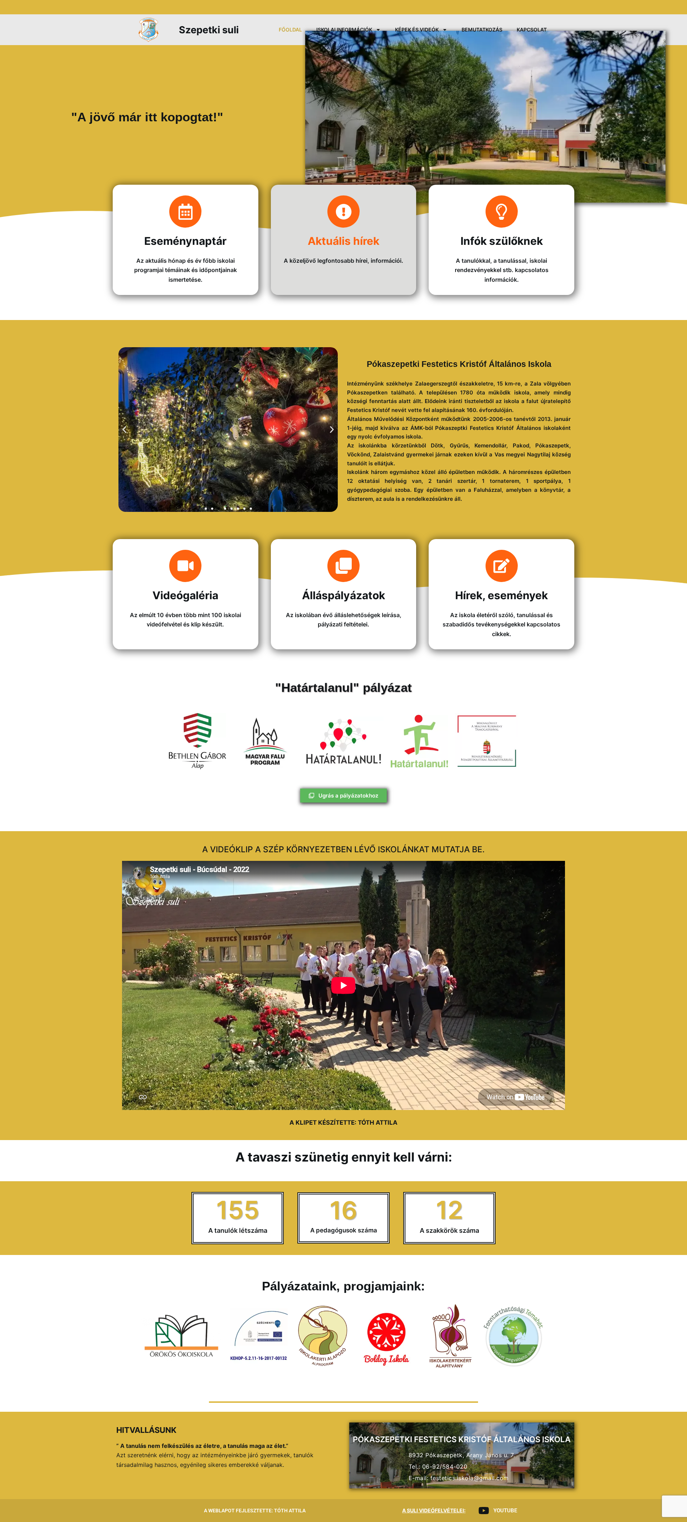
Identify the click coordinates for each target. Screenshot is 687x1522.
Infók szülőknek (502, 240)
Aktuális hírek (343, 240)
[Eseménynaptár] (185, 211)
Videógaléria (185, 595)
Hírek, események (501, 595)
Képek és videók (417, 29)
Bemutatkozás (482, 29)
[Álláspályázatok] (343, 566)
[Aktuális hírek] (343, 211)
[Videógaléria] (185, 566)
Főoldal (290, 29)
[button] (124, 429)
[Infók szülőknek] (502, 211)
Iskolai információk (344, 29)
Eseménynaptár (185, 240)
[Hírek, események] (502, 566)
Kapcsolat (532, 29)
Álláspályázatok (343, 595)
